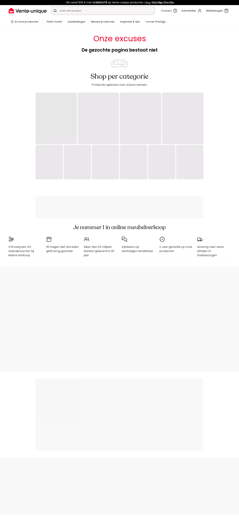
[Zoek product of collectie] (55, 11)
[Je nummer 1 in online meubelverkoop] (27, 10)
